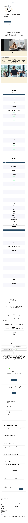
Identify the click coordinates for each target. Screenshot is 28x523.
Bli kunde (7, 21)
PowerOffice (3, 504)
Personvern (16, 506)
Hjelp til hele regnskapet (4, 498)
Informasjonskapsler (17, 503)
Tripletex (2, 506)
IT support (2, 512)
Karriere (16, 498)
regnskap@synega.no (4, 510)
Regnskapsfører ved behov (5, 499)
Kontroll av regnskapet (4, 496)
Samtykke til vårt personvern (9, 487)
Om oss (16, 496)
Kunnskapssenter (17, 499)
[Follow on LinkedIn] (1, 514)
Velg (5, 94)
